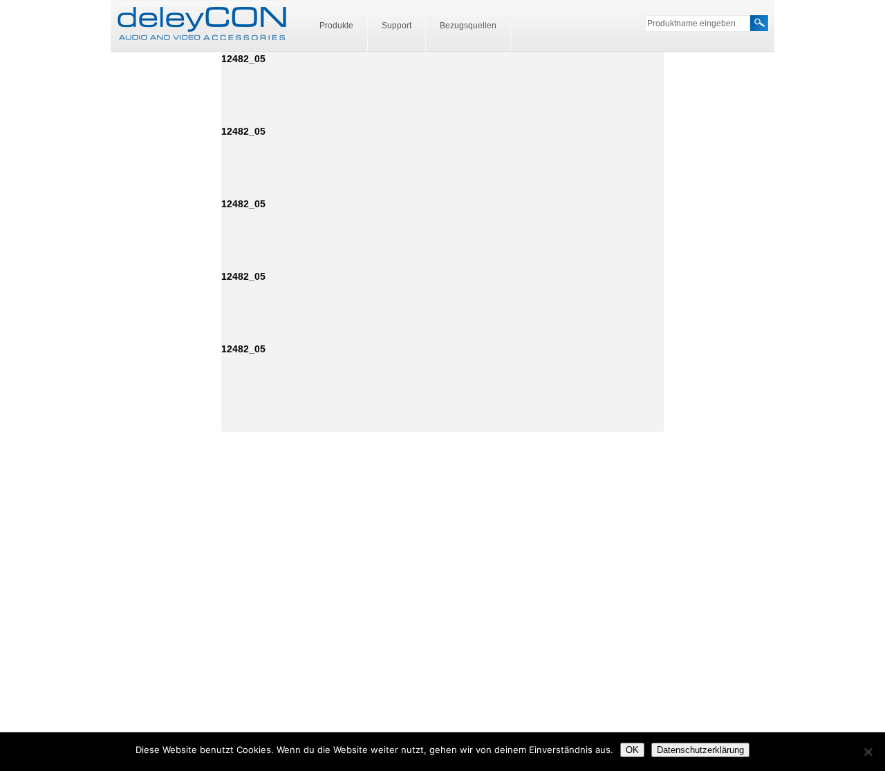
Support (396, 25)
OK (632, 750)
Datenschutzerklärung (700, 750)
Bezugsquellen (468, 25)
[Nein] (868, 752)
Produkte (336, 25)
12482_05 (243, 58)
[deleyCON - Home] (202, 24)
